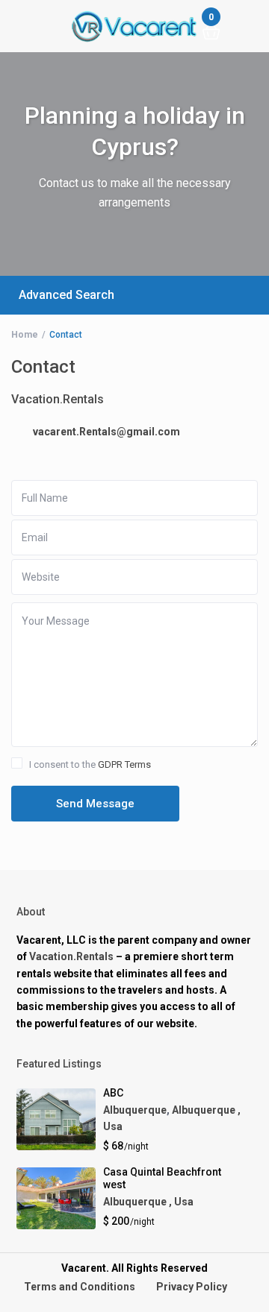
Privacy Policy (191, 1287)
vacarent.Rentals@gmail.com (106, 432)
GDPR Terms (124, 764)
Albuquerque (135, 1110)
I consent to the (90, 764)
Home (24, 334)
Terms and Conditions (79, 1287)
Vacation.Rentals (71, 956)
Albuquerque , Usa (148, 1202)
